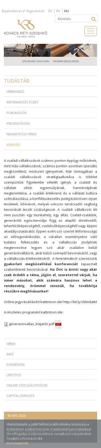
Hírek (11, 343)
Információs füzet (22, 102)
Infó (10, 354)
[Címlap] (31, 30)
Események (15, 364)
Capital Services (20, 395)
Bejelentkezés (12, 11)
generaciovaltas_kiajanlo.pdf (32, 323)
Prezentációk (18, 123)
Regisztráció (35, 11)
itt (40, 438)
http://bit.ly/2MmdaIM (80, 301)
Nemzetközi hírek (21, 134)
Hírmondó (15, 91)
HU (66, 11)
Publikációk (16, 112)
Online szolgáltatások (27, 385)
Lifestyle (13, 375)
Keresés (13, 144)
